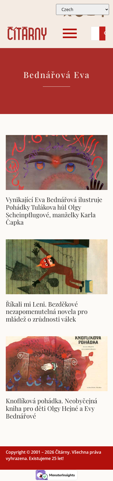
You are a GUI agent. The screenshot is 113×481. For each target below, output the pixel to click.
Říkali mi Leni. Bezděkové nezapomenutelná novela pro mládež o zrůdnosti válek (47, 311)
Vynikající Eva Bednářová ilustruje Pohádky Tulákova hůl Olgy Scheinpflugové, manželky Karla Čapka (54, 210)
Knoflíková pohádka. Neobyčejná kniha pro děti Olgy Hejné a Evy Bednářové (51, 408)
